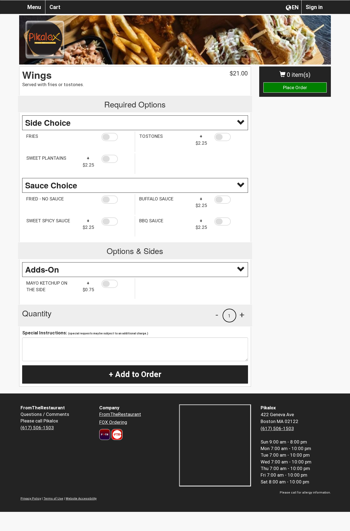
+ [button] (242, 315)
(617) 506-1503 (37, 427)
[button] (116, 137)
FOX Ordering (113, 422)
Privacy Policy (31, 498)
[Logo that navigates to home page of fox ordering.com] (116, 434)
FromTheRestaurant (120, 414)
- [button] (216, 315)
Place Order (295, 87)
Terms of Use (53, 498)
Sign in (314, 7)
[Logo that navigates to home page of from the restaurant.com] (104, 434)
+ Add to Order (135, 374)
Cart (54, 7)
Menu (34, 7)
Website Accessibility (81, 498)
